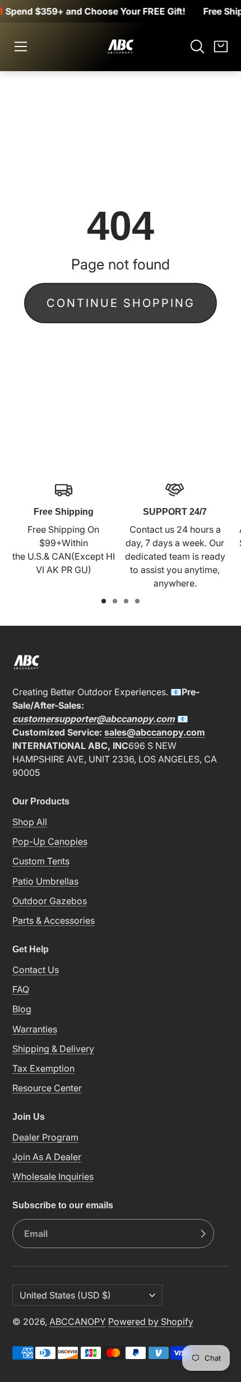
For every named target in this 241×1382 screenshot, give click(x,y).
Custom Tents (40, 861)
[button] (20, 46)
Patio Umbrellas (45, 881)
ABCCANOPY (77, 1321)
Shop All (29, 821)
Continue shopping (121, 303)
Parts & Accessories (53, 920)
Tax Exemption (43, 1068)
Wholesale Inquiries (53, 1176)
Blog (21, 1009)
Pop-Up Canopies (49, 841)
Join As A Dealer (46, 1156)
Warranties (34, 1029)
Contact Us (35, 969)
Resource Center (47, 1087)
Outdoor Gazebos (49, 900)
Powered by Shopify (150, 1321)
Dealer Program (45, 1137)
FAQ (20, 989)
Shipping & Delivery (53, 1048)
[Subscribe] (203, 1233)
